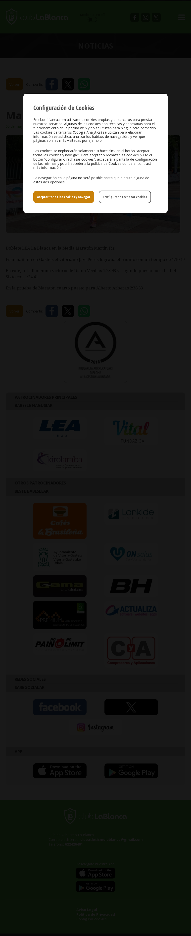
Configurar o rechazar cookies (125, 197)
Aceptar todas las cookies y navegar (63, 197)
